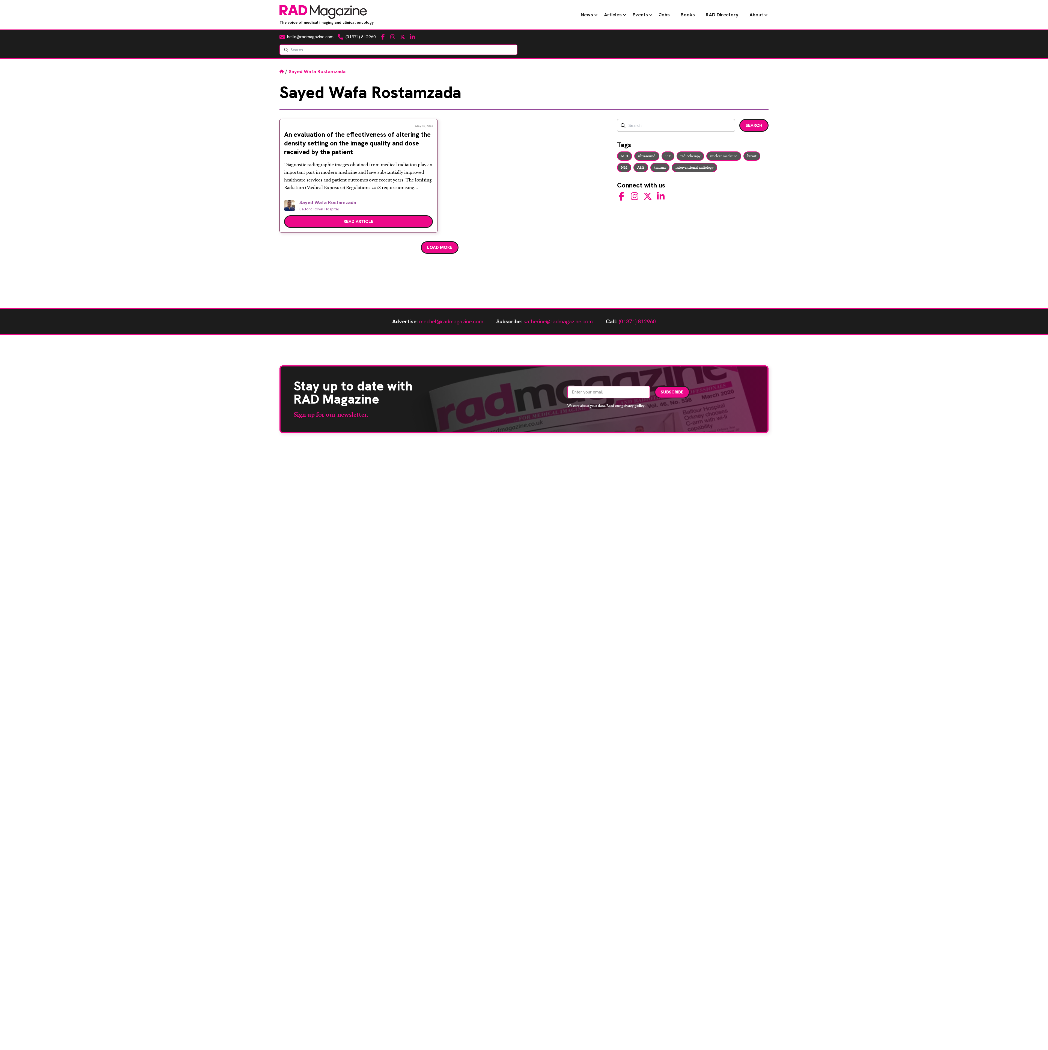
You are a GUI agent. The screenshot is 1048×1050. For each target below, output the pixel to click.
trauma (660, 167)
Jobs (664, 14)
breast (752, 156)
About (756, 14)
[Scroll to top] (1034, 1036)
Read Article (358, 221)
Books (688, 14)
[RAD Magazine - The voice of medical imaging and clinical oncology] (323, 12)
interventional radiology (694, 167)
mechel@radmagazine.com (451, 321)
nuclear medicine (723, 156)
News (587, 14)
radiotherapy (690, 156)
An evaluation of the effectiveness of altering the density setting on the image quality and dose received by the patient (357, 143)
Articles (613, 14)
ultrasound (647, 156)
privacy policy (633, 405)
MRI (624, 156)
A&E (640, 167)
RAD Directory (722, 14)
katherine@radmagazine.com (558, 321)
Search (754, 125)
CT (668, 156)
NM (624, 167)
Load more (439, 247)
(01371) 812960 (637, 321)
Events (640, 14)
